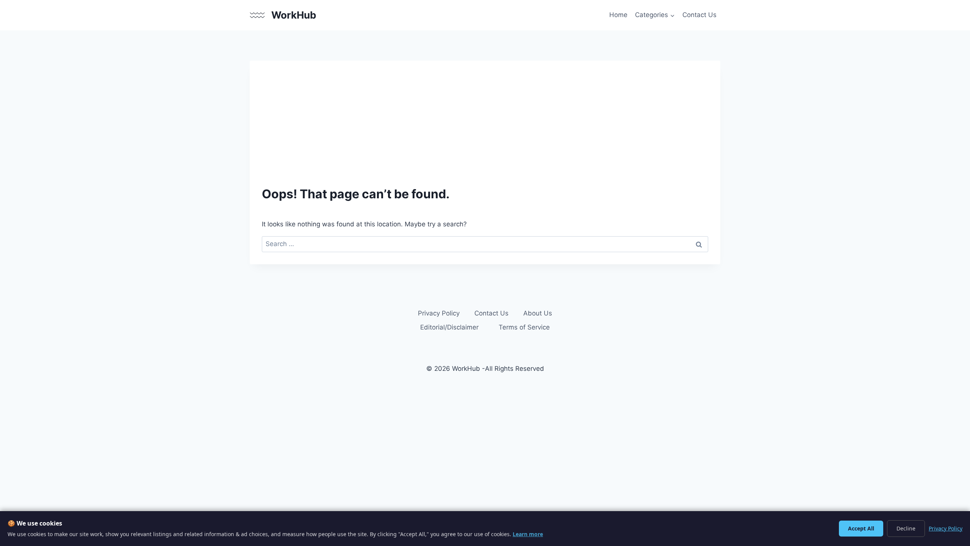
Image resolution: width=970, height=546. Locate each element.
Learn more (528, 534)
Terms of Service (524, 327)
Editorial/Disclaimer (449, 327)
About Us (537, 313)
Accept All (861, 528)
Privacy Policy (439, 313)
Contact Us (699, 15)
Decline (905, 528)
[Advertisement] (489, 130)
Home (618, 15)
